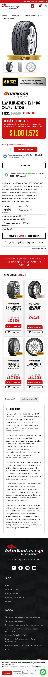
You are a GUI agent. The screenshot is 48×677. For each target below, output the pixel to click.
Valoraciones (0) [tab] (29, 399)
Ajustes (18, 673)
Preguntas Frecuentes (14, 597)
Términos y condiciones (15, 621)
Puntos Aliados (11, 593)
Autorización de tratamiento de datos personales (21, 630)
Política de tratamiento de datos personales (24, 625)
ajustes (21, 669)
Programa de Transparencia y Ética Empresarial (20, 640)
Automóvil (24, 206)
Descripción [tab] (10, 399)
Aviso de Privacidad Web (16, 635)
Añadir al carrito (25, 150)
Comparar (25, 165)
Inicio (4, 16)
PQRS (7, 649)
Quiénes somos (12, 589)
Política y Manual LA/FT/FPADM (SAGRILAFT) (24, 645)
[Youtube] (34, 568)
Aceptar (7, 673)
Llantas (12, 16)
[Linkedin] (27, 568)
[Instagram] (14, 568)
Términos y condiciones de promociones (22, 617)
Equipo (8, 601)
